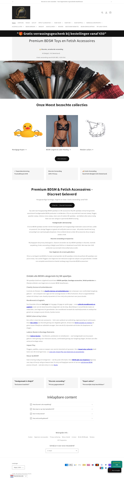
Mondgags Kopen (18, 149)
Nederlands (18, 476)
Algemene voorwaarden (41, 437)
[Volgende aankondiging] (111, 1)
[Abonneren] (76, 451)
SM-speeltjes (19, 473)
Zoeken (30, 437)
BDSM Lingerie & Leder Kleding (57, 149)
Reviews (92, 437)
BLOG (56, 365)
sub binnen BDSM (87, 362)
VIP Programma (62, 440)
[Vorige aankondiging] (13, 1)
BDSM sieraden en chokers (83, 323)
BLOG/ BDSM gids (83, 437)
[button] (45, 23)
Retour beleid (66, 437)
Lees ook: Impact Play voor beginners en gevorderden (66, 352)
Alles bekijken (62, 159)
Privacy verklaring (55, 437)
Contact (74, 437)
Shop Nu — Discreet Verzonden (62, 205)
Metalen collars (85, 149)
